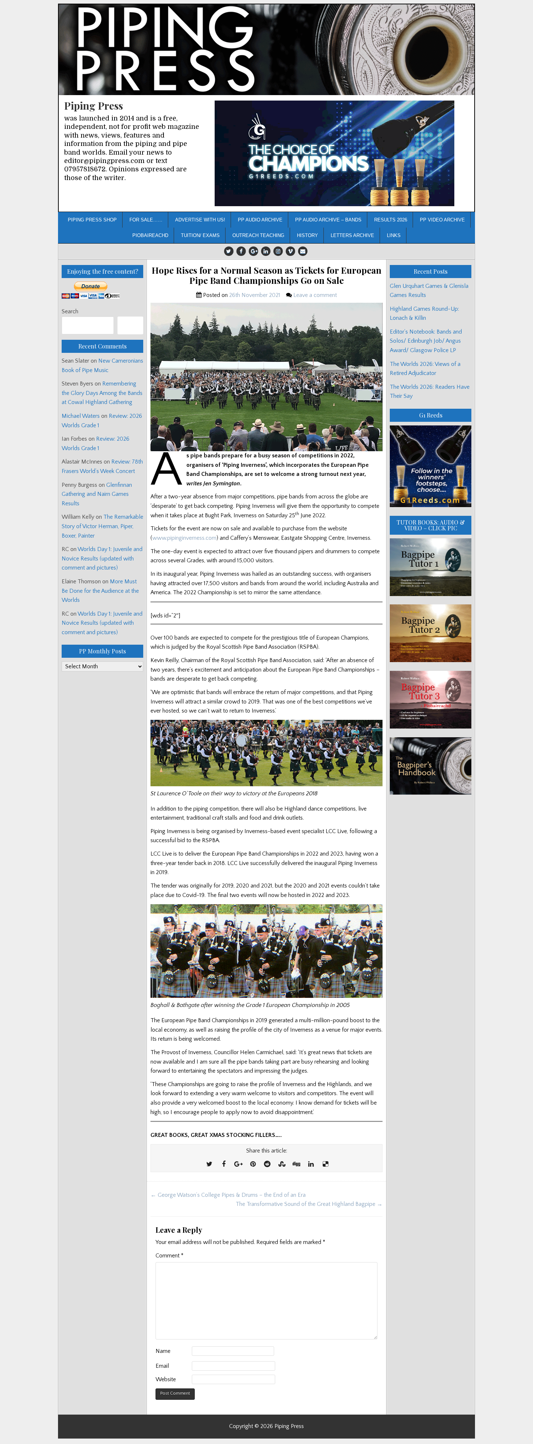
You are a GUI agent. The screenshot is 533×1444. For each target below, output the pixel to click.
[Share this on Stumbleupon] (282, 1164)
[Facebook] (241, 251)
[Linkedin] (265, 251)
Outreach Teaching (258, 235)
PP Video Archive (442, 220)
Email (162, 1366)
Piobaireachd (150, 235)
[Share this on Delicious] (325, 1164)
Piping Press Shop (92, 220)
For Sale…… (145, 220)
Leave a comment (315, 295)
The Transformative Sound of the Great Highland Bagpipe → (309, 1204)
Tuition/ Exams (200, 235)
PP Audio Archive (260, 220)
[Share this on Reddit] (267, 1164)
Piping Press (93, 105)
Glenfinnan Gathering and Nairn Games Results (97, 494)
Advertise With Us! (200, 220)
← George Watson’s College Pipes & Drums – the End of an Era (228, 1195)
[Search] (130, 325)
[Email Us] (302, 251)
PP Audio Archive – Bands (328, 220)
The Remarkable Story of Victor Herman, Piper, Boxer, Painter (102, 526)
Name (163, 1351)
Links (394, 235)
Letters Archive (352, 235)
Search (70, 311)
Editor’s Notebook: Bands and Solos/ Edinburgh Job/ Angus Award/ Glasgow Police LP (426, 341)
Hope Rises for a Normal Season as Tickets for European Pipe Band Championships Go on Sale (266, 275)
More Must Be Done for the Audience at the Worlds (100, 590)
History (307, 235)
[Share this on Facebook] (224, 1164)
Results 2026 (390, 220)
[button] (334, 153)
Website (166, 1379)
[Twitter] (229, 251)
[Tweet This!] (209, 1164)
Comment (169, 1255)
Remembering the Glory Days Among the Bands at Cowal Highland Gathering (102, 392)
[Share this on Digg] (296, 1164)
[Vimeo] (290, 251)
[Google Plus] (253, 251)
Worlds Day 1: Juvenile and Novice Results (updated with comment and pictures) (102, 558)
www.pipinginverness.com (184, 538)
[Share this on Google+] (238, 1164)
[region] (334, 153)
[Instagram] (278, 251)
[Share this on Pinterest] (253, 1164)
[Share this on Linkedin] (311, 1164)
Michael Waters (81, 416)
